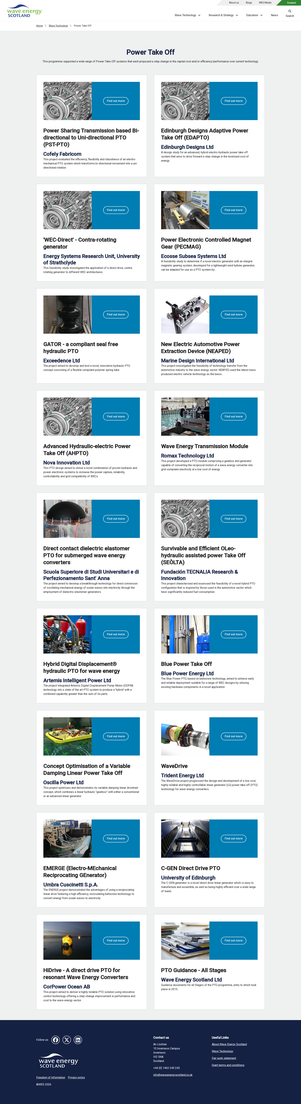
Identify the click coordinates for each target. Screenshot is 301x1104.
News (274, 15)
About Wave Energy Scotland (229, 1044)
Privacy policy (76, 1077)
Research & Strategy (221, 15)
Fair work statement (224, 1058)
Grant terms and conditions (228, 1065)
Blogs (249, 2)
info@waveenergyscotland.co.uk (172, 1075)
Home (39, 25)
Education (252, 15)
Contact (291, 2)
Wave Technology (185, 15)
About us (234, 2)
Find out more (116, 101)
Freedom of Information (50, 1077)
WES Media (265, 2)
